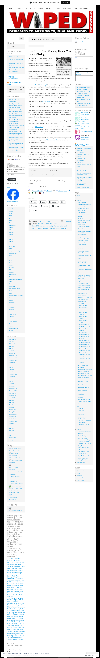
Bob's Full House (13, 568)
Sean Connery (45, 228)
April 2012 (11, 369)
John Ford (19, 593)
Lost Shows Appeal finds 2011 (16, 67)
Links (49, 8)
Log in (78, 473)
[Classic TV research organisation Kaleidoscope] (13, 455)
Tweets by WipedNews (12, 78)
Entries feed (79, 475)
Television (48, 221)
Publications (12, 291)
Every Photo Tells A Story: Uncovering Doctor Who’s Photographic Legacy (84, 238)
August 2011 (12, 376)
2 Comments (67, 221)
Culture (11, 241)
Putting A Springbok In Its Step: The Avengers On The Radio (84, 289)
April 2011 (11, 383)
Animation (11, 208)
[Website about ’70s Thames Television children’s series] (16, 508)
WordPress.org (12, 499)
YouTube (11, 330)
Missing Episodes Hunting (15, 279)
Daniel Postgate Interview (84, 226)
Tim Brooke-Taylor (15, 628)
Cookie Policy (34, 655)
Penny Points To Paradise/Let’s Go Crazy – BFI (84, 447)
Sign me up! (12, 179)
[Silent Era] (12, 469)
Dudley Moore (13, 582)
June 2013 (11, 348)
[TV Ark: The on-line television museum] (11, 495)
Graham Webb (15, 585)
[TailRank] (40, 193)
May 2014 (11, 341)
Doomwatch (81, 228)
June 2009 (11, 428)
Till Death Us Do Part (15, 627)
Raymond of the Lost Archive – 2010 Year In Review (84, 336)
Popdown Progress (82, 281)
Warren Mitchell (17, 637)
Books (10, 220)
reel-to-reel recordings (13, 616)
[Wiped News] (13, 200)
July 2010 (11, 400)
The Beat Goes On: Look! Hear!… (86, 126)
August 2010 (12, 397)
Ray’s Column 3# (83, 310)
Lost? (57, 8)
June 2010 (11, 402)
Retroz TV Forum (13, 467)
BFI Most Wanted (13, 57)
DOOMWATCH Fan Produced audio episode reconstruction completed (84, 178)
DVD (37, 226)
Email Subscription (13, 164)
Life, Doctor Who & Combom (16, 458)
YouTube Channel (82, 8)
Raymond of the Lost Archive (16, 295)
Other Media (12, 286)
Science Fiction (12, 305)
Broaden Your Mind (12, 574)
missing (51, 226)
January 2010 (12, 412)
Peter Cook (10, 609)
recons (22, 614)
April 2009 (11, 433)
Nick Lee (56, 226)
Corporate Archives (13, 237)
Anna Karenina (45, 224)
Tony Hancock (17, 631)
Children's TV (12, 225)
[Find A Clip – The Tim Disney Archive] (15, 488)
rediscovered (63, 226)
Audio (10, 213)
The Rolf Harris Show (17, 624)
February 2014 (12, 344)
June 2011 (11, 379)
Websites (11, 326)
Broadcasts (11, 223)
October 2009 (12, 419)
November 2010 (13, 390)
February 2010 (12, 409)
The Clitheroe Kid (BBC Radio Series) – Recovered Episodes (85, 422)
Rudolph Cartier (36, 228)
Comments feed (80, 478)
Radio (10, 293)
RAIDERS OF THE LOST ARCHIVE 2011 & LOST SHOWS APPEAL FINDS (83, 89)
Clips (10, 230)
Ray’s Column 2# (83, 307)
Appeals (11, 211)
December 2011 (13, 372)
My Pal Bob (17, 603)
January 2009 (12, 440)
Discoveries (12, 244)
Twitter (10, 76)
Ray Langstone (12, 612)
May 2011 (11, 381)
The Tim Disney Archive (16, 625)
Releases (11, 300)
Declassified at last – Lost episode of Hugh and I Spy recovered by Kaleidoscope (15, 133)
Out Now (67, 8)
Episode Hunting (13, 253)
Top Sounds (10, 637)
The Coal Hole (12, 479)
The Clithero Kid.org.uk (14, 476)
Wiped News (10, 187)
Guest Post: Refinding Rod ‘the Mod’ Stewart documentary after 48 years (16, 115)
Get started (66, 2)
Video (10, 323)
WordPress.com (13, 497)
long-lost (42, 226)
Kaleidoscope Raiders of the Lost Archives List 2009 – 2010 (84, 256)
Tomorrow (9, 631)
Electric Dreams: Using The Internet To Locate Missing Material (84, 232)
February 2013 (12, 353)
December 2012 (13, 355)
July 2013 (11, 346)
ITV (10, 269)
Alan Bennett (14, 558)
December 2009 (13, 414)
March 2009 (12, 435)
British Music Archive (14, 451)
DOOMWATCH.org (84, 145)
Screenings (11, 307)
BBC (35, 85)
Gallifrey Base (39, 127)
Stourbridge (16, 618)
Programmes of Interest (14, 288)
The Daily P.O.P (13, 481)
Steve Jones (84, 131)
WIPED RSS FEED (14, 83)
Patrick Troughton (18, 607)
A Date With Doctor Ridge (83, 187)
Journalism (11, 272)
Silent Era (11, 309)
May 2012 (11, 367)
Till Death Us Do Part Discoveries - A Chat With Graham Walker (83, 95)
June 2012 (11, 365)
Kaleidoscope (12, 274)
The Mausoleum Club (52, 140)
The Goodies (15, 622)
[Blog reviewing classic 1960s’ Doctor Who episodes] (16, 510)
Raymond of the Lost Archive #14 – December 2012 (84, 330)
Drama (10, 248)
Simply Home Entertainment (58, 228)
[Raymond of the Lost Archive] (84, 58)
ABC (9, 558)
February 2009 (12, 437)
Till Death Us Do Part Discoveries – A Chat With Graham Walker (84, 382)
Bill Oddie (21, 566)
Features (38, 8)
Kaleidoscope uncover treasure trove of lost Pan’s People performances (16, 139)
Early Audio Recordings (15, 251)
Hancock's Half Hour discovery (14, 589)
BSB (18, 574)
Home (11, 8)
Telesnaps (11, 316)
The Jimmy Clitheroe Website (16, 483)
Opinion (11, 284)
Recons (11, 298)
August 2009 (12, 423)
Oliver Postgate (17, 605)
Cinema (11, 227)
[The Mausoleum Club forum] (15, 486)
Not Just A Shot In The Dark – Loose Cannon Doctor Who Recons (85, 270)
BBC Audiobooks (14, 565)
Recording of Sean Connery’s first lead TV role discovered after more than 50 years (16, 105)
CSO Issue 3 (80, 162)
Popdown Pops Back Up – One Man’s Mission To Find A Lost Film (84, 276)
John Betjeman (13, 593)
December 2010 (13, 388)
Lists (10, 276)
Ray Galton (20, 610)
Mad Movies (10, 601)
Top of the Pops (13, 321)
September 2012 (13, 360)
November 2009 (13, 416)
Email (28, 8)
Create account (80, 471)
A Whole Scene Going (83, 208)
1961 (39, 224)
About (20, 8)
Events (10, 255)
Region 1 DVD (46, 101)
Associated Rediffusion (13, 561)
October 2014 (12, 339)
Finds (43, 221)
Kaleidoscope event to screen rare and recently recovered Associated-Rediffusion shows (16, 149)
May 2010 (11, 405)
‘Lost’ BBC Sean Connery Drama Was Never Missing (50, 52)
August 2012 (12, 362)
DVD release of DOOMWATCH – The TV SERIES (83, 154)
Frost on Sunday (82, 436)
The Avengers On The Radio (16, 472)
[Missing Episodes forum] (15, 460)
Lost (47, 226)
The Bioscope (12, 474)
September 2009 (13, 421)
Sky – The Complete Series (84, 455)
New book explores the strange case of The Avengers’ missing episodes (16, 127)
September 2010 (13, 395)
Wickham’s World (82, 397)
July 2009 (11, 426)
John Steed (13, 595)
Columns (11, 232)
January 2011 (12, 386)
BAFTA (12, 564)
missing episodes (13, 602)
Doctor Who (12, 246)
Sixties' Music (12, 314)
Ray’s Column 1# (83, 305)
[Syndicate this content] (8, 82)
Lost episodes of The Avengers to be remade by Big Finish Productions (16, 121)
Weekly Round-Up (13, 328)
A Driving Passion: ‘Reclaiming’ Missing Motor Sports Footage (84, 204)
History (11, 262)
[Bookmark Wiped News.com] (13, 160)
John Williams (20, 595)
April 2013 (11, 351)
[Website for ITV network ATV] (15, 448)
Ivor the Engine (15, 591)
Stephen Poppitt (84, 112)
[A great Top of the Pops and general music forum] (12, 462)
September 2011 (13, 374)
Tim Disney (20, 629)
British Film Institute (17, 572)
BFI (10, 218)
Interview (11, 267)
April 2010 (11, 407)
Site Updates (12, 312)
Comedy (11, 234)
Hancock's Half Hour (16, 587)
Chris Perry (16, 576)
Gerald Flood (15, 584)
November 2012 (13, 358)
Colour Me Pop (81, 408)
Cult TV (11, 239)
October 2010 (12, 393)
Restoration (12, 302)
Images (11, 265)
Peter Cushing (16, 609)
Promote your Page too (12, 201)
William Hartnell (12, 639)
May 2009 (11, 430)
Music (10, 281)
